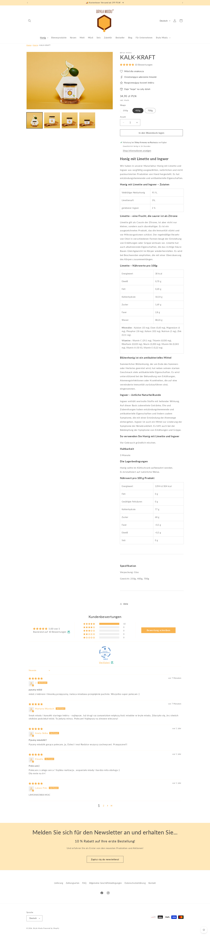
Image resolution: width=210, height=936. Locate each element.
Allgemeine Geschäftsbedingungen (105, 883)
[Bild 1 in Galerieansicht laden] (34, 120)
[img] (36, 678)
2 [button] (103, 805)
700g (150, 110)
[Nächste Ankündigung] (182, 2)
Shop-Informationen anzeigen (137, 150)
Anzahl (123, 117)
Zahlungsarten (72, 883)
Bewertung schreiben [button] (158, 630)
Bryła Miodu (38, 928)
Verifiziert (104, 662)
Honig (35, 45)
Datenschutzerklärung (135, 883)
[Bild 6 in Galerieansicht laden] (87, 120)
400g (137, 110)
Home (28, 45)
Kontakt (152, 883)
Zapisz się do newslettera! (105, 859)
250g (127, 111)
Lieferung (58, 883)
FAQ (84, 883)
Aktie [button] (125, 604)
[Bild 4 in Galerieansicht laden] (52, 120)
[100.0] (105, 652)
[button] (29, 21)
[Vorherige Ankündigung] (27, 2)
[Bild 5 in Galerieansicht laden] (70, 120)
